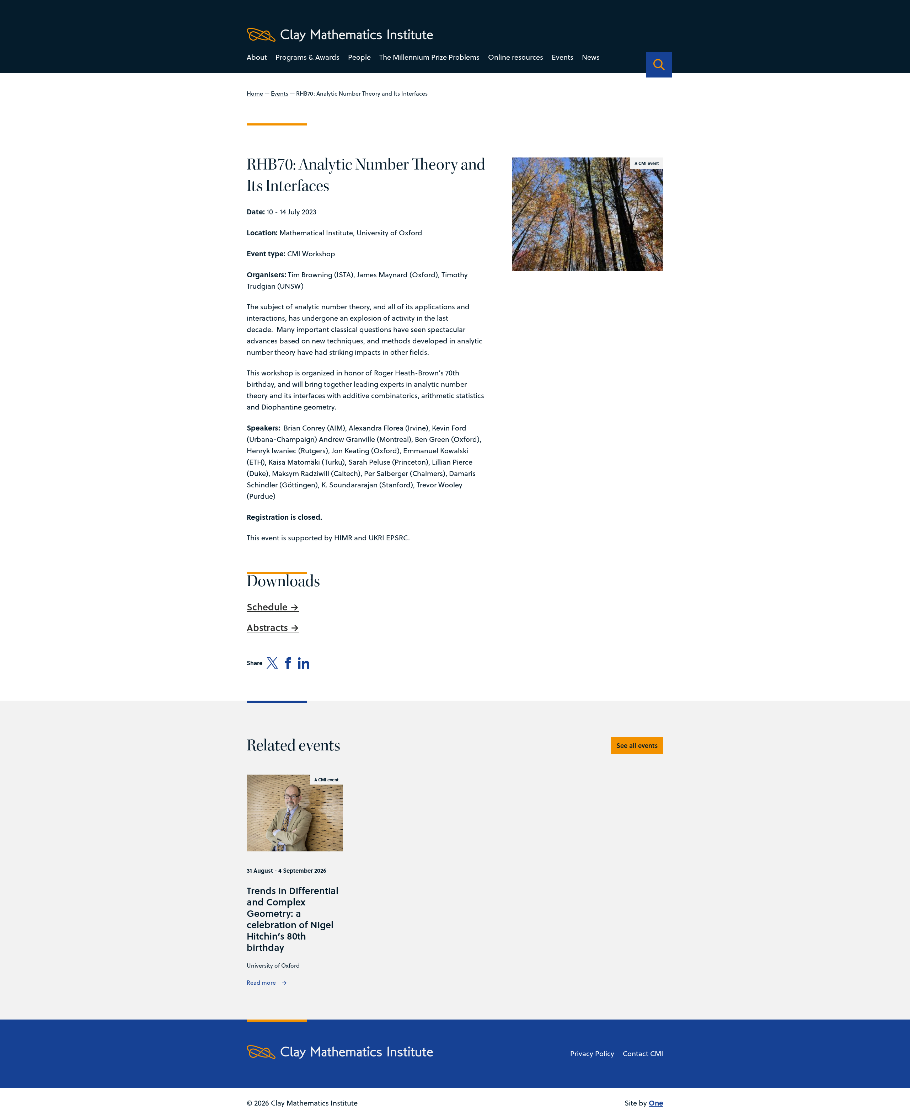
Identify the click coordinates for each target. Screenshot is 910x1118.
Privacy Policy (592, 1053)
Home (255, 93)
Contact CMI (643, 1053)
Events (562, 57)
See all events (637, 745)
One (656, 1102)
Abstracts (268, 627)
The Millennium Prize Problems (429, 57)
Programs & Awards (307, 57)
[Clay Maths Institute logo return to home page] (340, 34)
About (257, 57)
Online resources (515, 57)
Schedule (268, 607)
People (359, 57)
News (591, 57)
